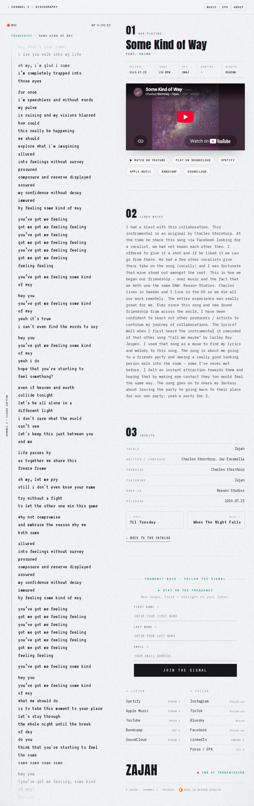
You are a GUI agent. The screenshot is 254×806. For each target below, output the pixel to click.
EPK (225, 7)
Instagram (217, 701)
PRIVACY (169, 789)
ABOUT (239, 7)
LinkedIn (217, 739)
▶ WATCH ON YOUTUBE (147, 160)
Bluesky (217, 720)
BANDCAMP (169, 171)
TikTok (217, 711)
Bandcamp (153, 730)
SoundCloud (153, 739)
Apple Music (153, 711)
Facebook (217, 730)
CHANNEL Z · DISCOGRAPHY (33, 7)
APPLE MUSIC (140, 171)
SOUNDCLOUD (197, 171)
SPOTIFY (228, 160)
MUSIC (212, 7)
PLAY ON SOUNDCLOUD (193, 160)
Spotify (153, 701)
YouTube (153, 720)
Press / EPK (217, 749)
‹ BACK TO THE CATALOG (148, 538)
